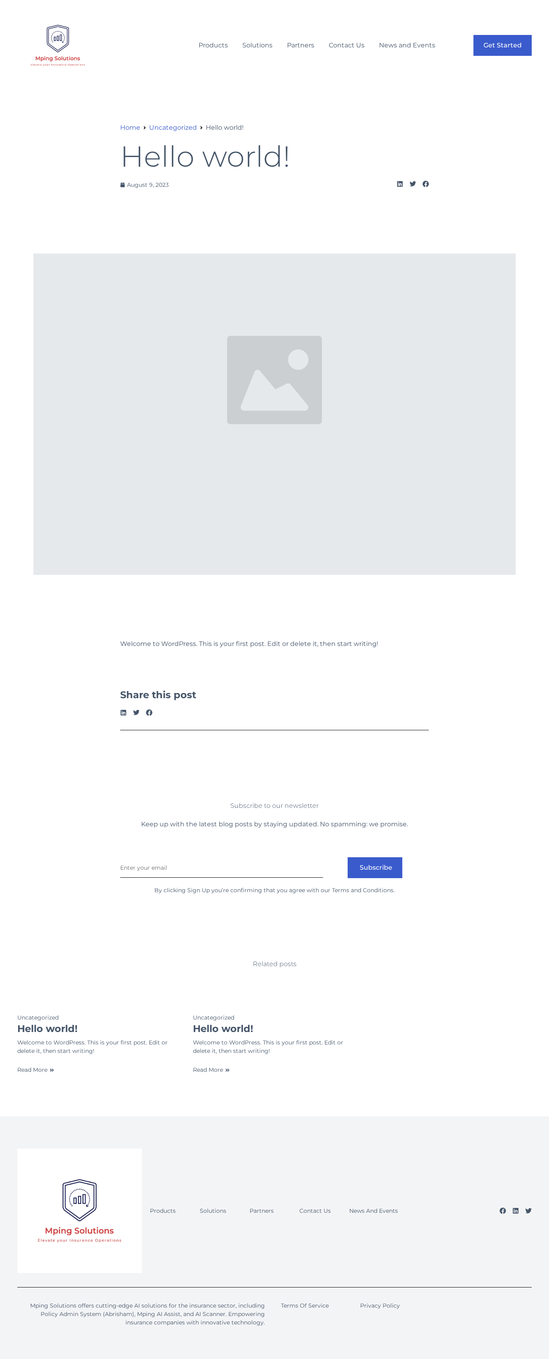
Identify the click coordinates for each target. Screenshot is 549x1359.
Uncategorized (173, 127)
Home (130, 127)
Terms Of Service (305, 1305)
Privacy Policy (380, 1305)
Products (213, 45)
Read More (32, 1069)
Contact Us (347, 45)
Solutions (257, 45)
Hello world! (205, 156)
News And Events (373, 1210)
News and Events (407, 45)
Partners (300, 45)
